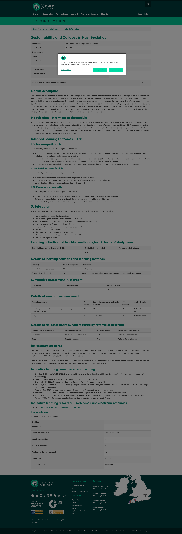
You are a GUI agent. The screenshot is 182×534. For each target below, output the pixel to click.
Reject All (100, 70)
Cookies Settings (66, 70)
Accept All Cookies (115, 70)
